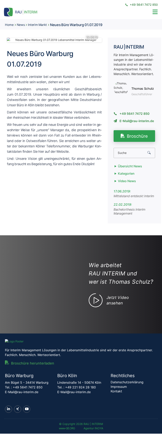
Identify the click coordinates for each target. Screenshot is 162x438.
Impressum (119, 387)
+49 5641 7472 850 (143, 5)
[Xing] (17, 409)
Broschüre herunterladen (32, 363)
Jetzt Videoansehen (117, 300)
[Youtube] (26, 409)
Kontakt (116, 391)
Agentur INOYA (93, 428)
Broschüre (137, 136)
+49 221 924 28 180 (80, 387)
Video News (127, 181)
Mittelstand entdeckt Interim (134, 196)
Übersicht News (130, 166)
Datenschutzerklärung (127, 382)
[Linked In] (8, 409)
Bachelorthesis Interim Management (129, 211)
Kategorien (126, 173)
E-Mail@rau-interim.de (137, 121)
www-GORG (67, 428)
